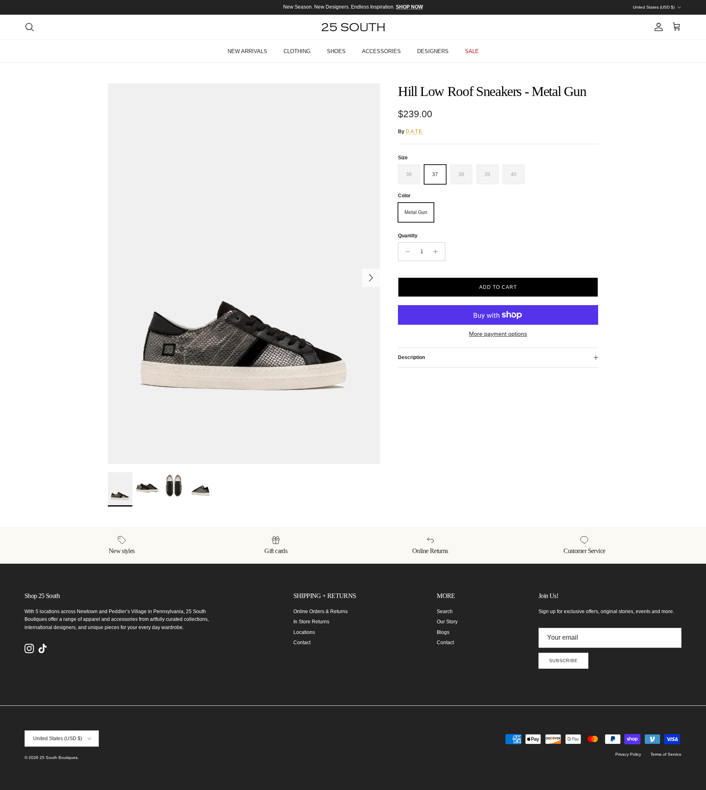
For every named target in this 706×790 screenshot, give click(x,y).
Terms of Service (665, 754)
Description (411, 357)
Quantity (408, 236)
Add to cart (498, 287)
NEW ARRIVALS (247, 51)
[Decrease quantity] (405, 252)
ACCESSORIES (381, 51)
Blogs (443, 632)
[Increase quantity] (438, 252)
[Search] (29, 27)
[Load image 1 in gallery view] (244, 273)
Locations (304, 632)
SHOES (336, 51)
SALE (472, 51)
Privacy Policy (628, 754)
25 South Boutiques (59, 757)
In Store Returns (311, 622)
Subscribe (563, 660)
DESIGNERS (433, 51)
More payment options (498, 333)
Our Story (447, 622)
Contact (302, 642)
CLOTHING (297, 51)
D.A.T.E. (414, 131)
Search (445, 611)
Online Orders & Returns (320, 611)
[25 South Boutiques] (353, 27)
